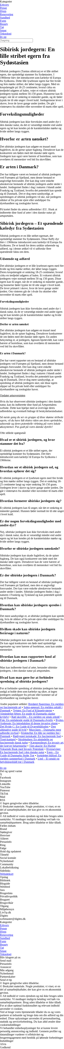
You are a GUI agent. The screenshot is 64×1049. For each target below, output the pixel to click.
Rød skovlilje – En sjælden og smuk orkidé (35, 716)
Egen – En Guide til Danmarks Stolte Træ (29, 754)
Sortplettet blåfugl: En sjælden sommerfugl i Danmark (30, 757)
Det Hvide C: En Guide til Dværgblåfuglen (24, 726)
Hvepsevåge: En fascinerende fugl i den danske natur (30, 751)
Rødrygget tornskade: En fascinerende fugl (37, 736)
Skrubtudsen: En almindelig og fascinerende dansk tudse (26, 741)
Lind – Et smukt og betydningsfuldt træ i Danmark (29, 760)
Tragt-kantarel (8, 739)
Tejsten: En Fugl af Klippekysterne (32, 710)
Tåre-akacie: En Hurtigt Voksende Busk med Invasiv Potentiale (28, 747)
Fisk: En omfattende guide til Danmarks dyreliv (26, 720)
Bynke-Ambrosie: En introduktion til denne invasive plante (32, 722)
